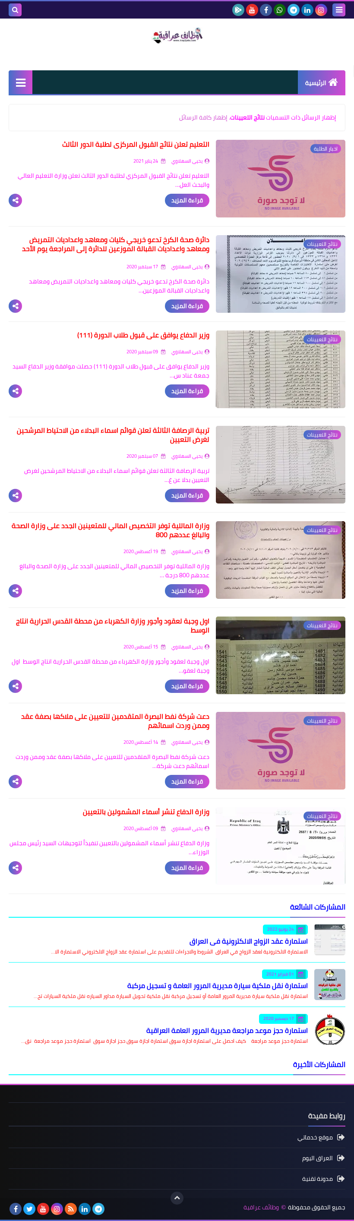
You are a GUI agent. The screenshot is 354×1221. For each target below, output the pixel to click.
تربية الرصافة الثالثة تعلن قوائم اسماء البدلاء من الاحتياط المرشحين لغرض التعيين (113, 435)
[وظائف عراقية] (177, 35)
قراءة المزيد (187, 200)
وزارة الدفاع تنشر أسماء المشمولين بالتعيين (146, 811)
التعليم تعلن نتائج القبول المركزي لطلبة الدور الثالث (135, 144)
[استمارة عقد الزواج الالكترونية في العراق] (329, 939)
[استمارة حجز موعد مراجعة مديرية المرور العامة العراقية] (329, 1029)
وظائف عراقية (261, 1207)
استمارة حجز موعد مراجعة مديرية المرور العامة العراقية (227, 1030)
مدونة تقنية (317, 1178)
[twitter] (29, 1209)
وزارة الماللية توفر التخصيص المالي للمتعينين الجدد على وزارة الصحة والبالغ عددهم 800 (110, 530)
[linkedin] (307, 10)
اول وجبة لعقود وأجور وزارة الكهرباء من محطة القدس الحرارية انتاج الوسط (112, 625)
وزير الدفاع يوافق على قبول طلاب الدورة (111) (143, 334)
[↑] (177, 1198)
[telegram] (294, 10)
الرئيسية (315, 82)
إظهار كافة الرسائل (203, 117)
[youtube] (252, 10)
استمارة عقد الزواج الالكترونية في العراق (249, 941)
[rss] (71, 1209)
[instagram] (321, 10)
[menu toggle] (338, 9)
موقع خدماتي (315, 1138)
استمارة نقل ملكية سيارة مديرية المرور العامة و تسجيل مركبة (217, 985)
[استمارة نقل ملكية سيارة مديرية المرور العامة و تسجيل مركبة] (329, 984)
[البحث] (15, 9)
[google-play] (238, 10)
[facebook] (266, 10)
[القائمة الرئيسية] (20, 82)
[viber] (112, 1209)
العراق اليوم (317, 1158)
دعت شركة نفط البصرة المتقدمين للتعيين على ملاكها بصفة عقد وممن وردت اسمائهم (115, 721)
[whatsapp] (280, 10)
